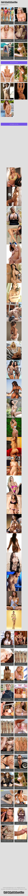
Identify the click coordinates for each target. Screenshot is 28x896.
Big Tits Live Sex (14, 62)
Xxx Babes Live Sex (14, 124)
